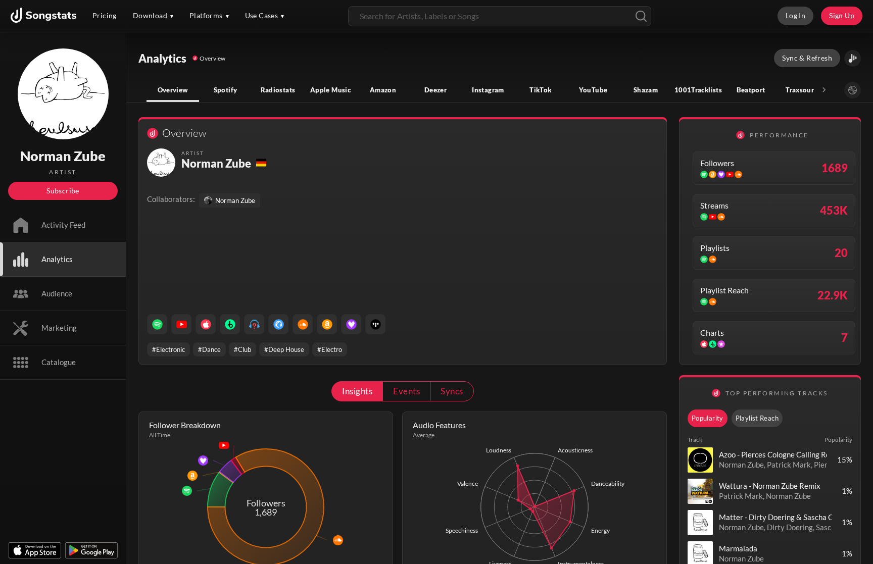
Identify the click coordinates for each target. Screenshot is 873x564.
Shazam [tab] (646, 90)
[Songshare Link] (852, 58)
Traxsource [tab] (803, 90)
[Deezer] (351, 324)
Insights (357, 391)
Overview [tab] (173, 90)
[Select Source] (852, 90)
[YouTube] (181, 324)
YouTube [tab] (593, 90)
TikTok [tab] (540, 90)
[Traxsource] (278, 324)
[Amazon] (327, 324)
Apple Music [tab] (330, 90)
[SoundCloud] (303, 324)
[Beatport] (230, 324)
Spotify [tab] (225, 90)
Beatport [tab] (751, 90)
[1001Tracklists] (254, 324)
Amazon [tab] (383, 90)
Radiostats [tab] (278, 90)
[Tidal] (375, 324)
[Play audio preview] (700, 460)
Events (406, 391)
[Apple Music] (206, 324)
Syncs (452, 391)
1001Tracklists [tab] (698, 90)
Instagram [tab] (488, 90)
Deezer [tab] (435, 90)
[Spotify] (157, 324)
